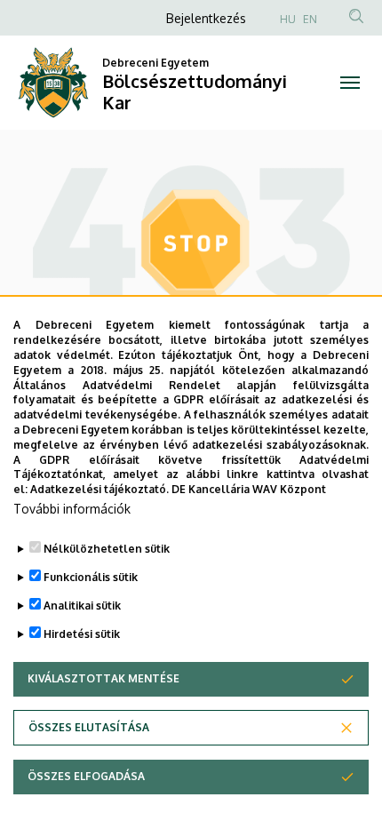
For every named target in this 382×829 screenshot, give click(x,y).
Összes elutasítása (88, 727)
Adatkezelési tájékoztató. (99, 489)
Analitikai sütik (82, 605)
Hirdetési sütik (82, 634)
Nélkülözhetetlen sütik (107, 548)
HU (288, 19)
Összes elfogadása (86, 776)
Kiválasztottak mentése (103, 678)
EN (310, 19)
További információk (72, 508)
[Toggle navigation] (350, 83)
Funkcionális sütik (91, 577)
